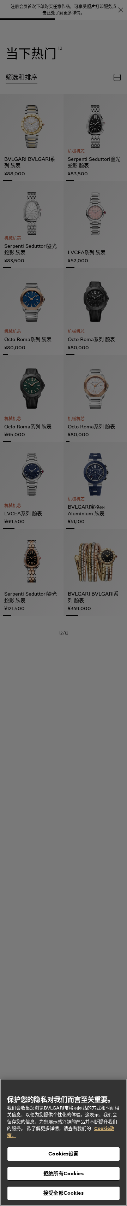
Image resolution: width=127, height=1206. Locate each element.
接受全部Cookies (63, 1192)
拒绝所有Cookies (63, 1173)
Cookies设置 (63, 1153)
